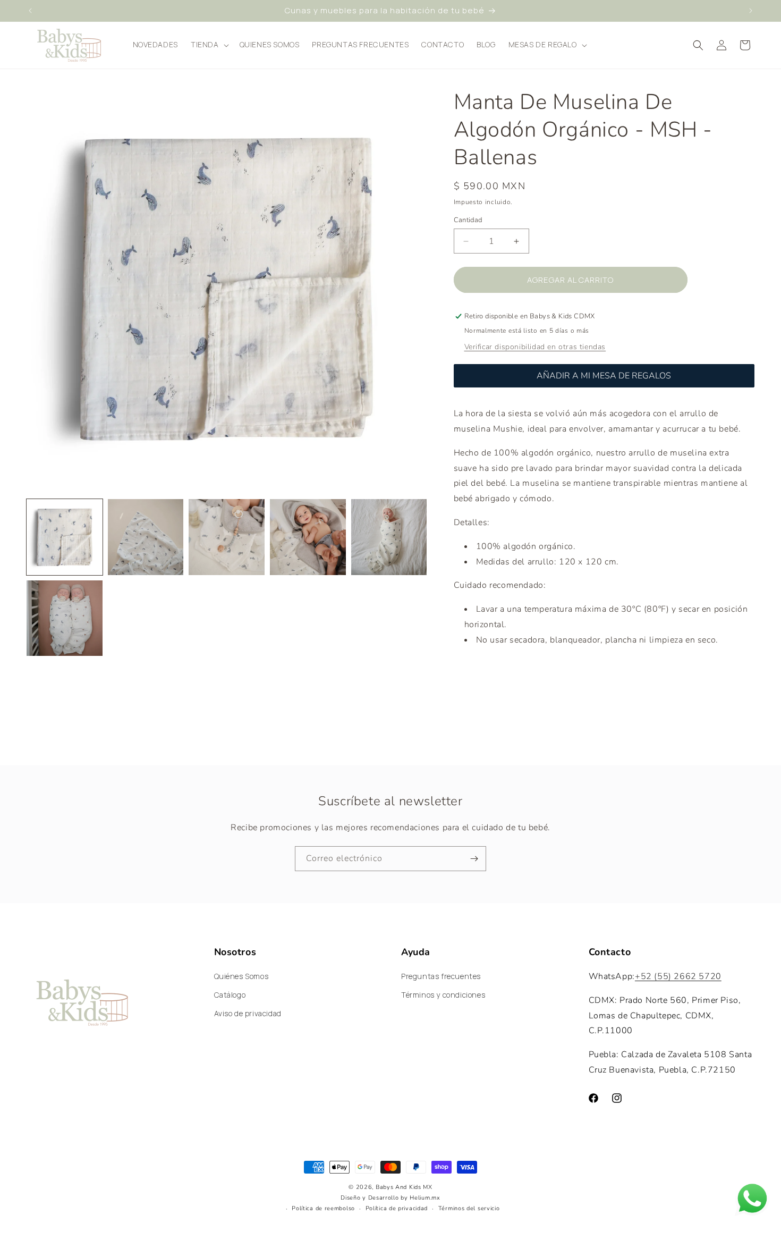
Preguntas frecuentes (441, 976)
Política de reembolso (323, 1208)
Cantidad (468, 220)
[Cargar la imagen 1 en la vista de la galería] (65, 537)
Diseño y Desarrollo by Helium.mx (390, 1198)
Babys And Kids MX (404, 1187)
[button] (208, 44)
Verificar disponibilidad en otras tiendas (535, 347)
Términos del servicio (469, 1208)
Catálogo (230, 995)
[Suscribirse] (474, 858)
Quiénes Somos (241, 976)
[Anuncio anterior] (30, 11)
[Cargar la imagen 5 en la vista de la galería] (389, 537)
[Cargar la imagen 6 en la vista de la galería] (65, 618)
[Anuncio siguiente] (750, 11)
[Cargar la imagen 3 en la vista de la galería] (227, 537)
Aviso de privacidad (248, 1014)
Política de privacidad (397, 1208)
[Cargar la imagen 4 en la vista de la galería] (308, 537)
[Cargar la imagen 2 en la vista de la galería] (146, 537)
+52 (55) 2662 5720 (678, 976)
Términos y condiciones (443, 995)
